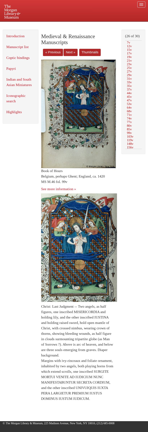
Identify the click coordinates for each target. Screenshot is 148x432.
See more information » (58, 189)
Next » (70, 52)
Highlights (14, 112)
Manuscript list (17, 47)
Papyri (11, 68)
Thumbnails (90, 52)
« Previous (53, 52)
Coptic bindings (18, 58)
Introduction (15, 36)
